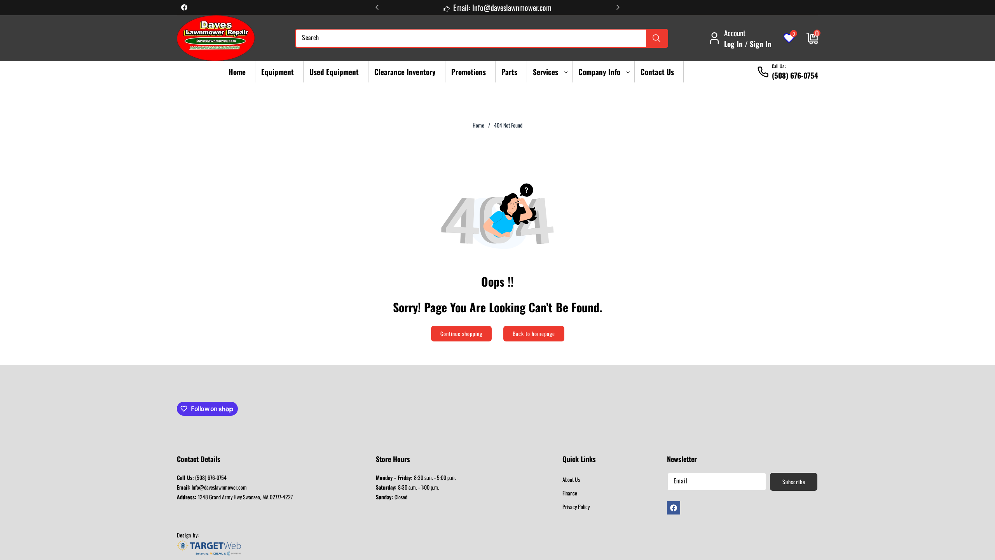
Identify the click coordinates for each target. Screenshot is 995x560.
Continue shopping (461, 333)
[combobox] (481, 38)
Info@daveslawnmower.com (212, 487)
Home (478, 125)
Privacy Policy (576, 506)
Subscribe (793, 482)
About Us (571, 479)
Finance (569, 493)
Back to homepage (534, 333)
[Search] (656, 38)
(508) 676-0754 (202, 477)
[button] (548, 71)
